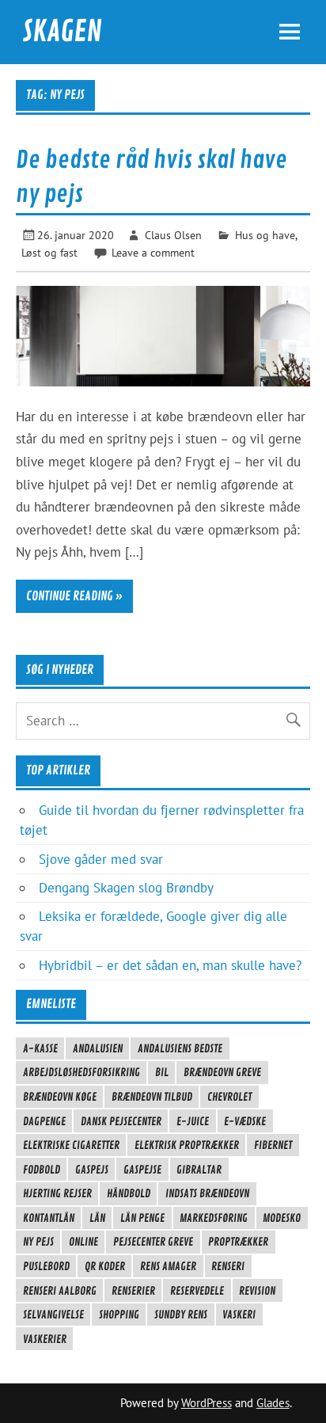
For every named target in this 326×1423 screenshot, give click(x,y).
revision (257, 1291)
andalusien (98, 1048)
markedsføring (214, 1218)
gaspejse (142, 1169)
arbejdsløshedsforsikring (81, 1072)
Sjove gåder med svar (101, 859)
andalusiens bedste (180, 1048)
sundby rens (180, 1314)
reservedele (197, 1291)
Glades (273, 1402)
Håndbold (128, 1193)
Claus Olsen (173, 234)
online (83, 1242)
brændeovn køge (60, 1097)
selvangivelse (53, 1314)
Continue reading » (74, 596)
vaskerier (44, 1339)
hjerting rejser (57, 1193)
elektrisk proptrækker (187, 1145)
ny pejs (38, 1242)
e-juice (192, 1121)
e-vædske (245, 1121)
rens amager (168, 1266)
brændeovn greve (222, 1072)
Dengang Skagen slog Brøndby (126, 887)
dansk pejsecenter (121, 1121)
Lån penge (142, 1218)
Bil (162, 1072)
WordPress (206, 1402)
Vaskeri (239, 1314)
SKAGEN (62, 31)
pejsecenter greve (153, 1242)
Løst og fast (49, 252)
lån (97, 1218)
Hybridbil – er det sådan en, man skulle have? (170, 965)
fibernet (273, 1145)
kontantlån (48, 1218)
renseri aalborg (60, 1291)
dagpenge (44, 1121)
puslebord (46, 1266)
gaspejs (91, 1169)
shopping (119, 1314)
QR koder (105, 1266)
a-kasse (40, 1048)
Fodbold (41, 1169)
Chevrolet (229, 1097)
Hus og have (265, 234)
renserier (133, 1291)
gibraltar (199, 1169)
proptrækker (238, 1242)
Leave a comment (153, 252)
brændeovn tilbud (152, 1097)
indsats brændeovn (207, 1193)
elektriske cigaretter (71, 1145)
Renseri (227, 1266)
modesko (282, 1218)
